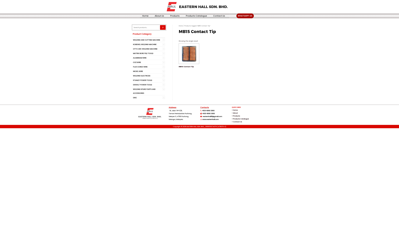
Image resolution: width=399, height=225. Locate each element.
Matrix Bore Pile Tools (143, 53)
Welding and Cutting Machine (146, 40)
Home (145, 15)
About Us (159, 15)
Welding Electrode (141, 76)
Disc (135, 97)
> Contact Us (237, 122)
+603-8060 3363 (208, 113)
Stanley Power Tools (142, 80)
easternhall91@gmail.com (212, 116)
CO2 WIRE (137, 62)
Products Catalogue (196, 15)
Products (175, 15)
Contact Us (219, 15)
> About (235, 113)
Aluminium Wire (140, 58)
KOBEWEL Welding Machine (144, 44)
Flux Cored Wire (140, 67)
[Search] (163, 27)
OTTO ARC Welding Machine (145, 49)
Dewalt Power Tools (142, 85)
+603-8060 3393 (208, 111)
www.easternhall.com (210, 119)
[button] (245, 15)
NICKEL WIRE (138, 71)
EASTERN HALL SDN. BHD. (203, 6)
